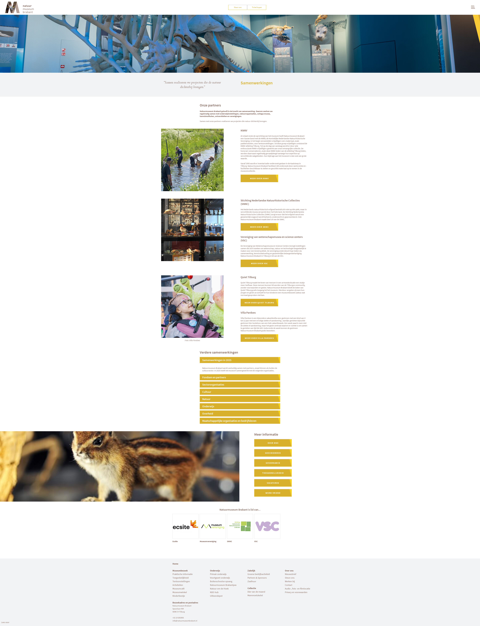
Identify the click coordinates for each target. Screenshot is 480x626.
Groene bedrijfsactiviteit (259, 574)
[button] (5, 622)
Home (175, 563)
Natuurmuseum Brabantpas (223, 585)
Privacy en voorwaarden (296, 592)
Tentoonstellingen (181, 581)
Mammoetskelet (255, 595)
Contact (288, 585)
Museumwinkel (179, 592)
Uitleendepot (216, 595)
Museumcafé (178, 588)
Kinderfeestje (178, 595)
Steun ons (289, 577)
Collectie (252, 588)
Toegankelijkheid (180, 577)
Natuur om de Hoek (219, 588)
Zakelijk (251, 570)
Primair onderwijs (218, 574)
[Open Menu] (473, 7)
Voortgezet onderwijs (220, 577)
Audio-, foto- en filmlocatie (297, 588)
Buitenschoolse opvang (221, 581)
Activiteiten (177, 585)
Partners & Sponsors (257, 577)
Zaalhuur (252, 581)
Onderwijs (215, 570)
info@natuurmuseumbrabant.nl (184, 621)
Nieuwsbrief (290, 574)
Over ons (289, 570)
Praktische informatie (182, 574)
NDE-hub (214, 592)
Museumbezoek (180, 570)
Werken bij (290, 581)
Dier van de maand (256, 591)
